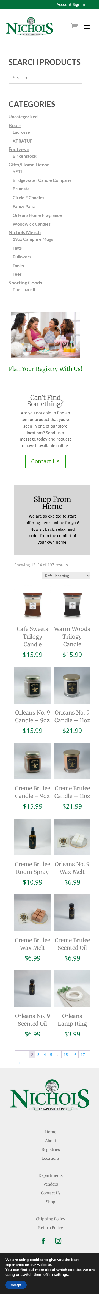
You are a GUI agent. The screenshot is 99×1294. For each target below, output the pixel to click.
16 (74, 1054)
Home (50, 1131)
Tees (17, 274)
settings (61, 1274)
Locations (51, 1158)
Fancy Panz (24, 206)
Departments (50, 1175)
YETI (17, 171)
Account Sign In (71, 4)
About (50, 1140)
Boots (15, 125)
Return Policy (50, 1227)
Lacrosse (21, 132)
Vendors (50, 1184)
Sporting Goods (25, 283)
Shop (50, 1201)
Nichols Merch (25, 232)
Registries (51, 1149)
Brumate (21, 188)
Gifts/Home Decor (29, 165)
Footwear (19, 149)
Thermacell (24, 289)
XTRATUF (22, 140)
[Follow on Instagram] (58, 1241)
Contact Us (45, 461)
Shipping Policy (50, 1218)
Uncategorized (23, 116)
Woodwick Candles (32, 223)
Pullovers (22, 256)
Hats (17, 247)
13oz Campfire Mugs (33, 239)
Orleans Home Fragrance (37, 215)
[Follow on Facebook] (43, 1241)
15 (66, 1054)
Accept (16, 1285)
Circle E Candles (28, 197)
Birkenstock (25, 155)
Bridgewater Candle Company (42, 180)
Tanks (18, 265)
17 (83, 1054)
